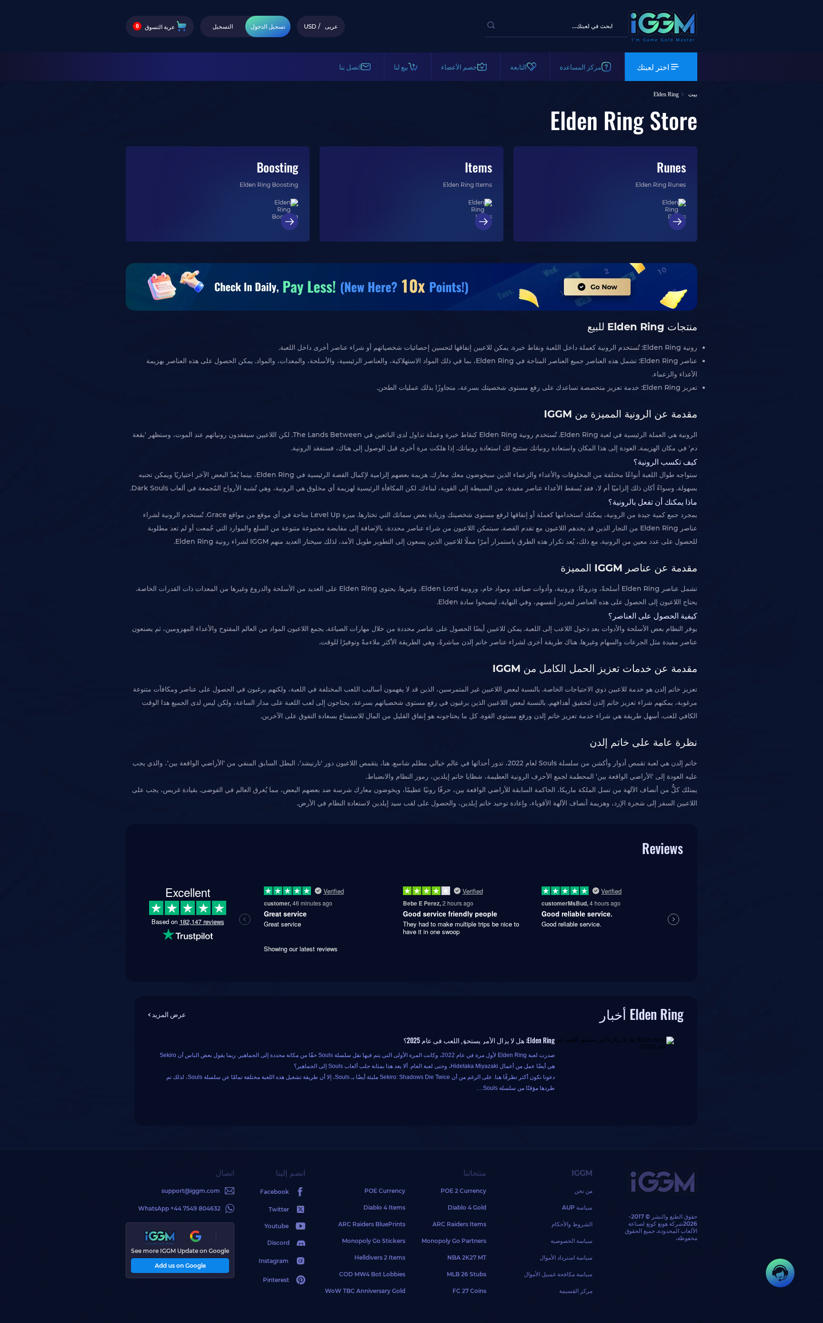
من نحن (583, 1190)
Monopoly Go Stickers (373, 1240)
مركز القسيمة (575, 1290)
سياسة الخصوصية (571, 1240)
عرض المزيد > (167, 1014)
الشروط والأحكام (572, 1224)
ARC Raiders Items (459, 1224)
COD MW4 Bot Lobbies (372, 1274)
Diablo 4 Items (384, 1207)
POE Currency (384, 1190)
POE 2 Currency (463, 1190)
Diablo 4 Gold (467, 1207)
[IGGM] (662, 39)
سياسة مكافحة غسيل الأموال (558, 1274)
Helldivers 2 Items (379, 1257)
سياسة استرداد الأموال (566, 1257)
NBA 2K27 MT (466, 1257)
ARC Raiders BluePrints (371, 1224)
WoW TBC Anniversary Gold (365, 1290)
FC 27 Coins (469, 1290)
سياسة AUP (577, 1207)
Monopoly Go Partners (454, 1240)
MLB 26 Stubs (466, 1274)
